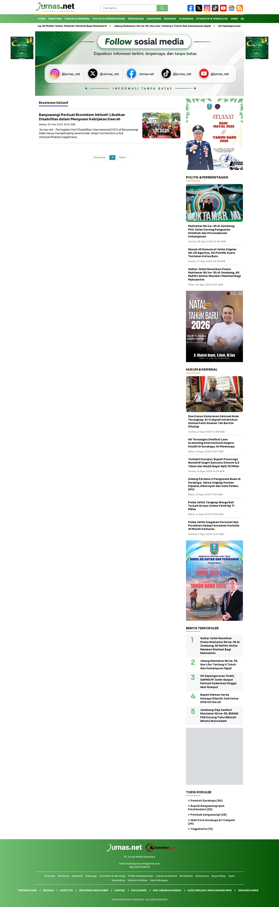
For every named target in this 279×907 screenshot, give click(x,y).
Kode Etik (66, 890)
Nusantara (202, 876)
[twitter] (199, 10)
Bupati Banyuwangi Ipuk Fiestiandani (206, 807)
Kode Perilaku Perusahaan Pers (210, 890)
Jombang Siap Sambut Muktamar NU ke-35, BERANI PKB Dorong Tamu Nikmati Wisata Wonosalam (219, 715)
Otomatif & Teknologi (112, 876)
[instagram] (208, 10)
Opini (234, 18)
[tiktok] (216, 10)
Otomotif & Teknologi (212, 18)
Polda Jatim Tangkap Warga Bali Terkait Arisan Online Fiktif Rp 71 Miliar (211, 506)
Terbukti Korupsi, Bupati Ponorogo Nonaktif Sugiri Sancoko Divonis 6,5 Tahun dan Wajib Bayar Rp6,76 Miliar (213, 462)
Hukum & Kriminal (77, 18)
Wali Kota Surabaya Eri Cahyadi (211, 821)
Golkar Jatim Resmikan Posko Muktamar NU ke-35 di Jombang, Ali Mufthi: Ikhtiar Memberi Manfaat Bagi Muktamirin (214, 274)
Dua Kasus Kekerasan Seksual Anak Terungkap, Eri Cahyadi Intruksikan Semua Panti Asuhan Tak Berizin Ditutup (213, 421)
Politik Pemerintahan (140, 876)
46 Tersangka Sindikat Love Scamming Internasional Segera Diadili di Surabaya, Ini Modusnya (211, 443)
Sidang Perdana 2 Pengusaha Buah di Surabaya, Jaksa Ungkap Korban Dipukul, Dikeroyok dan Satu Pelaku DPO (214, 484)
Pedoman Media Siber (93, 890)
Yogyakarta (202, 829)
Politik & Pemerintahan (109, 18)
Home (42, 18)
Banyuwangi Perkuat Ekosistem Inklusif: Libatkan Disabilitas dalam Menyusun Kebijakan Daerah (82, 117)
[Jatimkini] (159, 851)
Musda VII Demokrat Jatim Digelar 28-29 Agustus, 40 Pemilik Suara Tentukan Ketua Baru (212, 253)
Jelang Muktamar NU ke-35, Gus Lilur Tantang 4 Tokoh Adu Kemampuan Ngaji (137, 26)
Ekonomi (170, 18)
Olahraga (186, 18)
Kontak (119, 890)
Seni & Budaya (159, 880)
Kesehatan (154, 18)
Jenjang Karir (248, 890)
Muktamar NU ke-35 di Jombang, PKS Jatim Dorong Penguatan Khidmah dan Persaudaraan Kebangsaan (211, 231)
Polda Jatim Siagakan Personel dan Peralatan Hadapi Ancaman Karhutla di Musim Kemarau (213, 525)
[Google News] (232, 10)
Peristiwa (55, 18)
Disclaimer (139, 890)
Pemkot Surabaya (206, 800)
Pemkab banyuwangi (209, 814)
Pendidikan (136, 18)
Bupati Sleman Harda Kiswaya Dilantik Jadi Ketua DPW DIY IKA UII (219, 698)
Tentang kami (27, 890)
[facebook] (191, 10)
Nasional (77, 876)
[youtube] (224, 10)
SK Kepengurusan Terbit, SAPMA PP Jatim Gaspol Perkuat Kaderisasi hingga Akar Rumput (218, 681)
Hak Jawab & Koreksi (167, 890)
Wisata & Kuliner (138, 880)
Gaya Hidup (218, 876)
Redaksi (48, 890)
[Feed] (240, 10)
